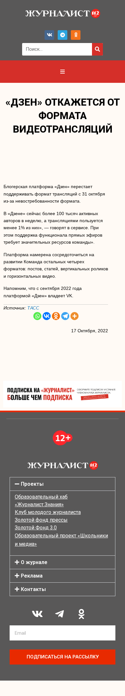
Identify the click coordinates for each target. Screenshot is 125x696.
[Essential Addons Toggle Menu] (62, 72)
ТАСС (33, 307)
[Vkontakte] (47, 316)
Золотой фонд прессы (41, 520)
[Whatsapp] (37, 316)
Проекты (32, 484)
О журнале (34, 562)
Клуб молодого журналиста (48, 512)
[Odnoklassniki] (75, 35)
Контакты (33, 589)
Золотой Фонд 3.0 (36, 528)
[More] (75, 316)
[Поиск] (97, 49)
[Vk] (49, 35)
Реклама (32, 576)
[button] (62, 484)
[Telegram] (62, 35)
